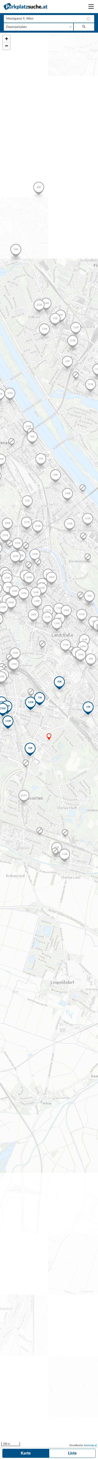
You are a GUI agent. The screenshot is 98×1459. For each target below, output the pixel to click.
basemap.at (90, 1445)
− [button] (6, 46)
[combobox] (49, 19)
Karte (26, 1453)
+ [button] (6, 39)
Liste (72, 1453)
